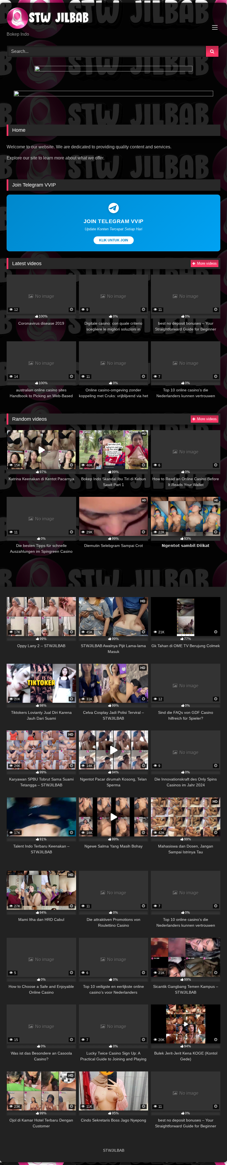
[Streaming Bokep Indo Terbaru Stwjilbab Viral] (113, 19)
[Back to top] (210, 1148)
